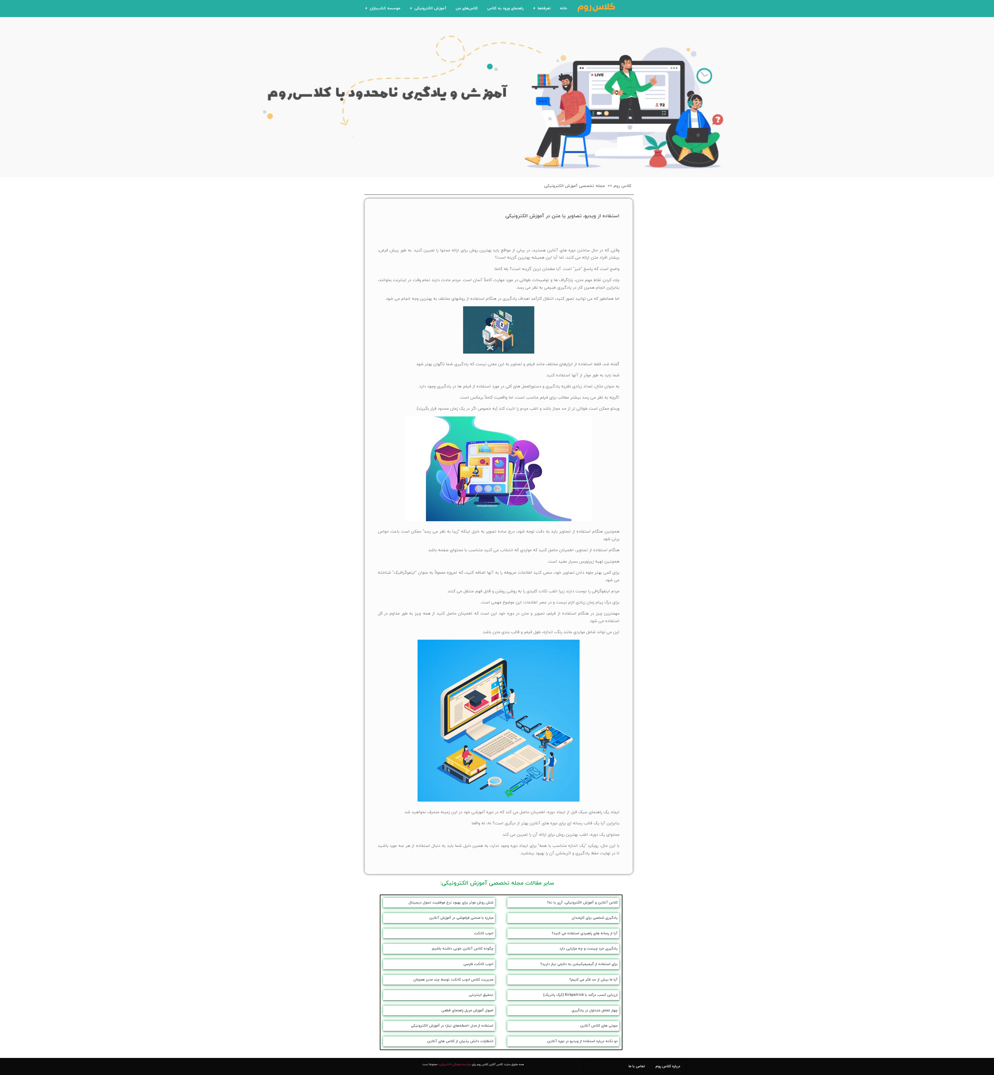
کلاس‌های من (467, 8)
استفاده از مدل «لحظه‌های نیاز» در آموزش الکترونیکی (452, 1025)
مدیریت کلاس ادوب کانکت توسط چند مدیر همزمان (453, 979)
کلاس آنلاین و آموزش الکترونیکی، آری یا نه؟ (582, 902)
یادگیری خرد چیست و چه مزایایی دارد (588, 948)
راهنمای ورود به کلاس (505, 8)
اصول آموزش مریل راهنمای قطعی (467, 1010)
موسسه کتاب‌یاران (385, 8)
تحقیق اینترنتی (481, 994)
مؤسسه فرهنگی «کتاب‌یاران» (454, 1064)
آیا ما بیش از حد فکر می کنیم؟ (593, 979)
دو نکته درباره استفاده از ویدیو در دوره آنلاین (582, 1041)
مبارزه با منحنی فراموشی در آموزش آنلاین (461, 917)
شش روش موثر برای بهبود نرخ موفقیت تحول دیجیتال (450, 902)
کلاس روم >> (619, 186)
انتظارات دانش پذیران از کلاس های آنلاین (460, 1041)
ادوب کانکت (483, 933)
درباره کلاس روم (667, 1066)
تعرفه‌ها (544, 8)
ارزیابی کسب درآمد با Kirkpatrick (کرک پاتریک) (580, 994)
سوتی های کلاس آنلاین (599, 1025)
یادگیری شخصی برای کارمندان (595, 917)
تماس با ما (636, 1066)
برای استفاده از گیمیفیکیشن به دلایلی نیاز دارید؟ (579, 964)
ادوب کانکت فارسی (478, 964)
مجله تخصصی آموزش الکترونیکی (574, 186)
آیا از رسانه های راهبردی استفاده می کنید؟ (585, 933)
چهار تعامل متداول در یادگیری (595, 1010)
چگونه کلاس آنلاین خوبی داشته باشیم (462, 948)
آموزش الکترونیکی (430, 8)
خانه (563, 8)
